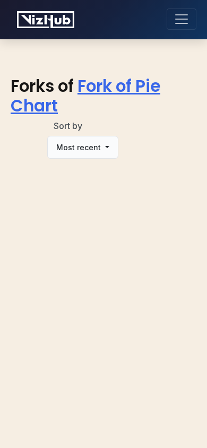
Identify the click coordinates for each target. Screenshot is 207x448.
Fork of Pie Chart (85, 95)
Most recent (79, 147)
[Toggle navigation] (181, 19)
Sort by (68, 125)
